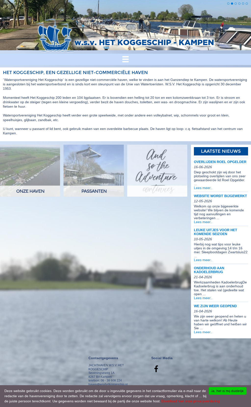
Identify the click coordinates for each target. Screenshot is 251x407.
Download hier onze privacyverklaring (191, 401)
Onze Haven (30, 191)
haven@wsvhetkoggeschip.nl (108, 384)
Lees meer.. (203, 188)
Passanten (94, 191)
